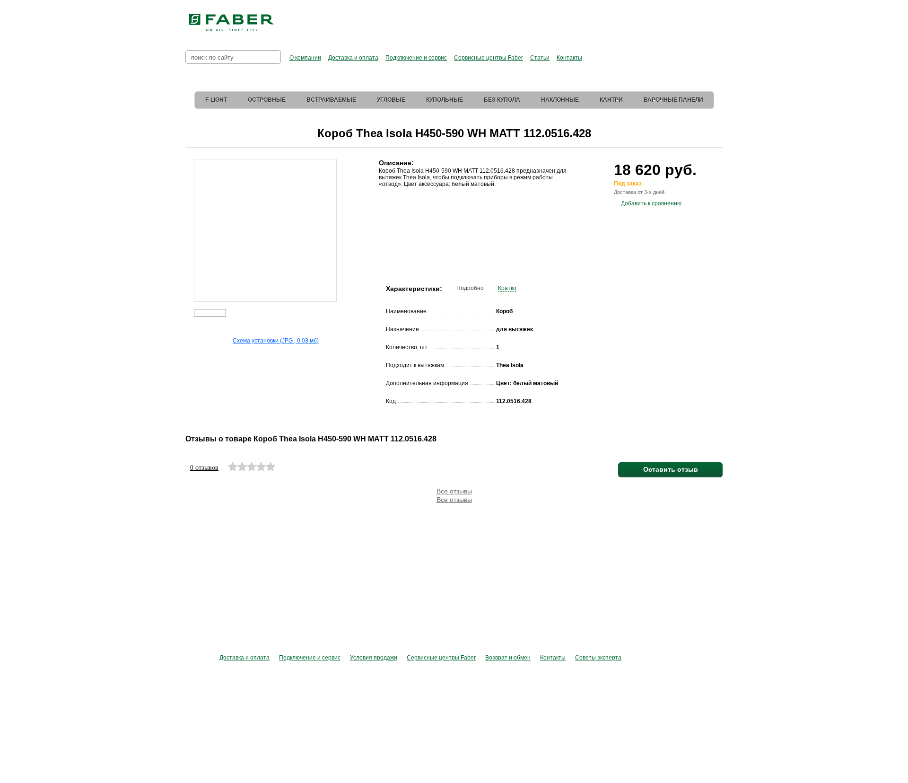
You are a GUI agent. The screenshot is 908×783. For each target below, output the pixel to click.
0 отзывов (204, 467)
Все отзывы (454, 491)
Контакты (569, 57)
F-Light (216, 100)
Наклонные (560, 100)
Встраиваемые (331, 100)
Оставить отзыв (670, 469)
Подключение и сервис (416, 57)
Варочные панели (673, 100)
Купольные (444, 100)
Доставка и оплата (353, 57)
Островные (267, 100)
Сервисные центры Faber (488, 57)
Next (343, 224)
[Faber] (231, 23)
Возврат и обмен (508, 657)
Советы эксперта (598, 657)
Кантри (611, 100)
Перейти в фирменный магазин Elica (548, 19)
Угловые (391, 100)
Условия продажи (373, 657)
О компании (305, 57)
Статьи (540, 57)
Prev (187, 224)
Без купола (502, 100)
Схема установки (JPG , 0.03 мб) (276, 340)
